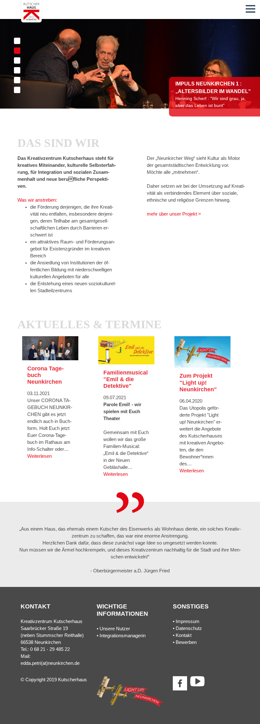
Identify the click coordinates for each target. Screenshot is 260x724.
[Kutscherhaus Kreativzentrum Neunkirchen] (31, 12)
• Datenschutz (187, 628)
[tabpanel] (130, 64)
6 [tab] (17, 90)
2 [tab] (17, 50)
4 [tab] (17, 70)
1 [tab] (17, 41)
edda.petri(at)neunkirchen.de (50, 663)
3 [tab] (17, 60)
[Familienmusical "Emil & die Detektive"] (126, 349)
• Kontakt (182, 635)
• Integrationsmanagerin (121, 635)
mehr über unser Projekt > (174, 214)
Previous (32, 546)
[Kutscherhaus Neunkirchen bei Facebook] (180, 683)
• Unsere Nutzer (113, 628)
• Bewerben (185, 642)
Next (227, 71)
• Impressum (186, 621)
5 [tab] (17, 80)
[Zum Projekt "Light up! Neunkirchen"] (202, 351)
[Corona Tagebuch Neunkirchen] (50, 347)
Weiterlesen (39, 456)
